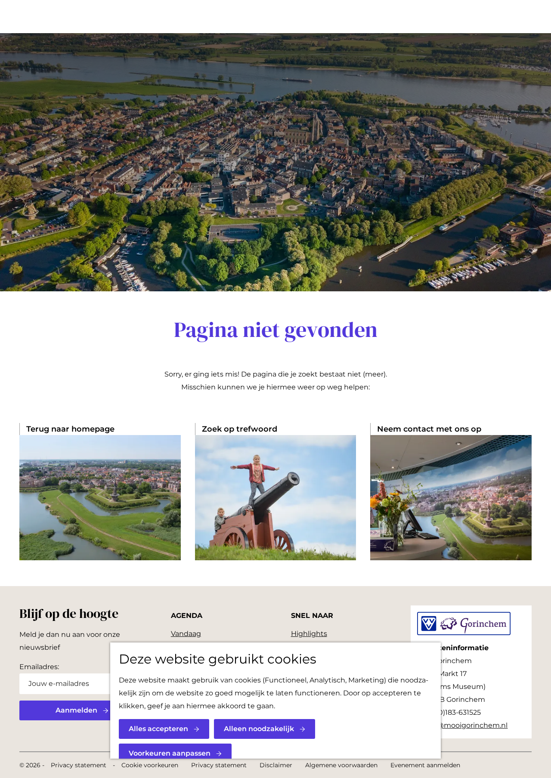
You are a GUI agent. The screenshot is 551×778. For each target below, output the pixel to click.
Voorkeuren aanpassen (169, 753)
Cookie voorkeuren (149, 765)
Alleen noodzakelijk (259, 729)
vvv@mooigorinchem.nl (466, 725)
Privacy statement (78, 765)
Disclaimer (276, 765)
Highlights (309, 634)
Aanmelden (76, 710)
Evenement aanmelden (425, 765)
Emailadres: (39, 667)
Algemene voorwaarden (341, 765)
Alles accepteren (158, 729)
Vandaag (186, 634)
